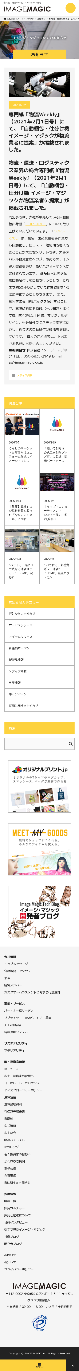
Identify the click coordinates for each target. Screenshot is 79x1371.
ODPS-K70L (35, 223)
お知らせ (41, 19)
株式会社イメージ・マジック (20, 19)
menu (70, 7)
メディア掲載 (24, 375)
